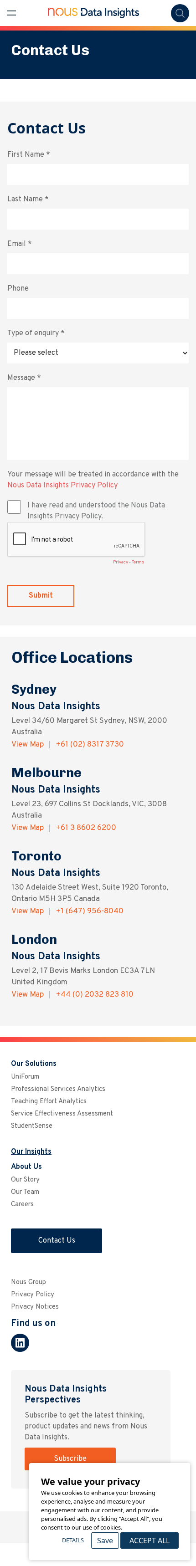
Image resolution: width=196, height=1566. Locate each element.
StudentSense (31, 1126)
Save (105, 1540)
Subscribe (70, 1459)
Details (73, 1540)
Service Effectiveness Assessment (62, 1114)
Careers (22, 1204)
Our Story (25, 1180)
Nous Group (28, 1282)
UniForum (25, 1077)
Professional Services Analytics (58, 1089)
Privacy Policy (32, 1294)
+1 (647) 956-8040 (90, 911)
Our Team (25, 1192)
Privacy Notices (35, 1307)
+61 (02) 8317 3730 (90, 745)
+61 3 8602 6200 (86, 828)
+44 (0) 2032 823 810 (95, 995)
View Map (28, 745)
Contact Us (56, 1240)
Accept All (149, 1540)
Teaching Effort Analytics (49, 1101)
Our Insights (31, 1152)
